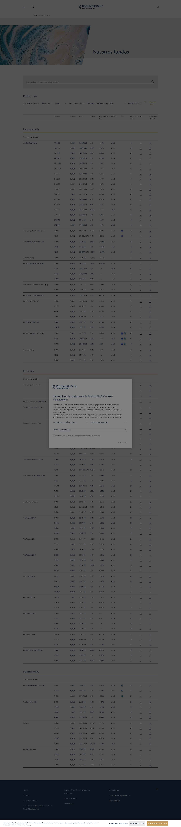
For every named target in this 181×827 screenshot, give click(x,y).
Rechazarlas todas (137, 823)
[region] (90, 823)
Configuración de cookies (118, 823)
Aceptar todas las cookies (157, 823)
